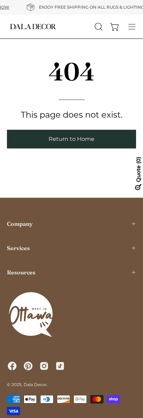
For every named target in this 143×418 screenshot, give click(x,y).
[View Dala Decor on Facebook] (12, 366)
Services (18, 248)
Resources (21, 272)
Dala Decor (35, 384)
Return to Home (71, 139)
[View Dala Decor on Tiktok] (60, 366)
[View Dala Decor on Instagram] (44, 366)
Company (20, 223)
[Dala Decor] (33, 26)
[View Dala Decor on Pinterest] (28, 366)
